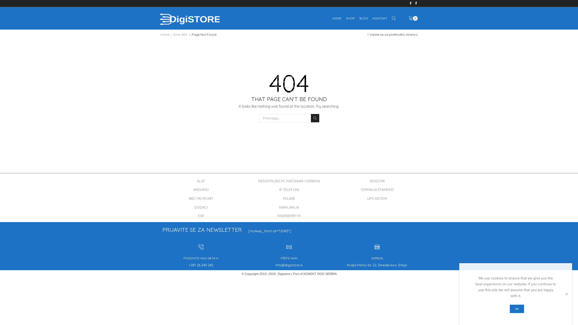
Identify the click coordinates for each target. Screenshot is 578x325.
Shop (350, 18)
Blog (363, 18)
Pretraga (315, 118)
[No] (566, 294)
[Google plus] (416, 3)
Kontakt (380, 18)
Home (337, 18)
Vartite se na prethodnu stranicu (393, 34)
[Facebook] (410, 3)
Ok (517, 309)
